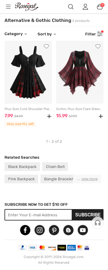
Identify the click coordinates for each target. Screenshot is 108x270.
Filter (90, 34)
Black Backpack (22, 166)
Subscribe (87, 215)
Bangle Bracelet (59, 178)
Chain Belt (55, 166)
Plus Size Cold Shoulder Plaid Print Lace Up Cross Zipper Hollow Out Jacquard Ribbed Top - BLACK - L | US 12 (28, 109)
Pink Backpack (21, 178)
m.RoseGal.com (30, 6)
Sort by (45, 34)
